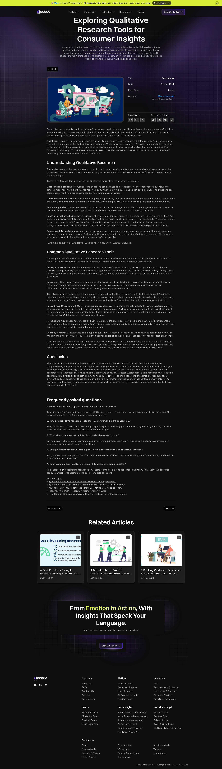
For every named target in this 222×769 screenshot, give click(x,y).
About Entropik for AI (145, 765)
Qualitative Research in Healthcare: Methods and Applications (82, 481)
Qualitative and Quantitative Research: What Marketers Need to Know (87, 484)
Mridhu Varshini (166, 96)
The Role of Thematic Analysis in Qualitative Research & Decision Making (88, 494)
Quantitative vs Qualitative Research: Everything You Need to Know (85, 487)
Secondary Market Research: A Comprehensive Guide (77, 491)
